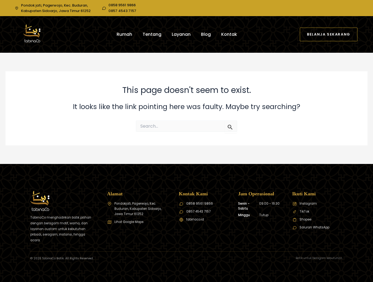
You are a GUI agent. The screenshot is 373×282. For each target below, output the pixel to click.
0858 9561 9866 (122, 5)
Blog (206, 34)
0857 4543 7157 (122, 10)
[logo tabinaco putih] (31, 33)
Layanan (181, 34)
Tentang (152, 34)
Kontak (229, 34)
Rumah (124, 34)
